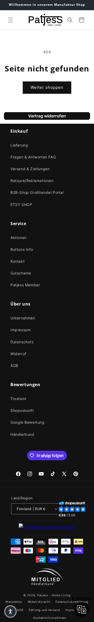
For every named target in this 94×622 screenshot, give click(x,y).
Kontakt (17, 261)
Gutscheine (20, 273)
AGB (14, 365)
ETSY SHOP (21, 204)
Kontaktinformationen (49, 618)
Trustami (18, 398)
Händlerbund (22, 434)
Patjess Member (25, 285)
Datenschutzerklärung (72, 602)
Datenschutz (22, 342)
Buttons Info (21, 249)
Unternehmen (22, 318)
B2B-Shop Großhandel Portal (37, 192)
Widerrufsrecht (39, 602)
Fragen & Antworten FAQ (33, 157)
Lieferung (19, 145)
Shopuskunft (22, 410)
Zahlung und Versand (44, 610)
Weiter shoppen (47, 87)
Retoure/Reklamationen (32, 180)
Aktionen (18, 237)
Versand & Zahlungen (30, 169)
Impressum (20, 330)
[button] (10, 20)
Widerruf (18, 353)
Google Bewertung (27, 422)
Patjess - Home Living (54, 595)
